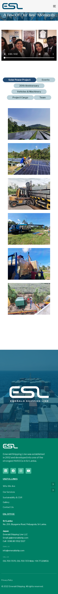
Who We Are (9, 486)
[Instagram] (21, 471)
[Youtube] (28, 471)
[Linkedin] (5, 471)
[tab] (19, 80)
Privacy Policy (7, 580)
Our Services (9, 492)
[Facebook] (13, 471)
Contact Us (8, 507)
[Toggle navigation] (47, 6)
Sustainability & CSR (12, 497)
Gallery (6, 502)
